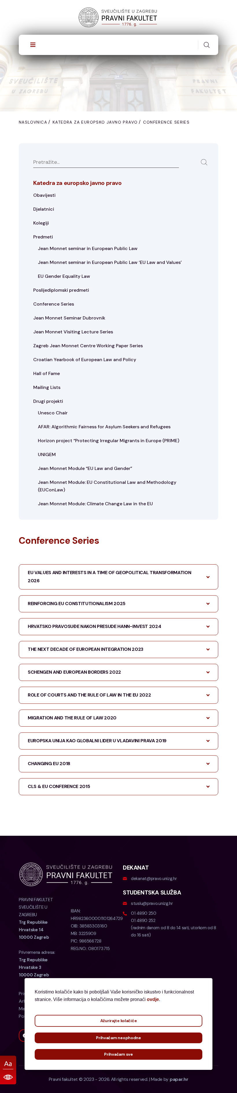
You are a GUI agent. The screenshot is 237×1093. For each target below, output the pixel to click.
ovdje (153, 999)
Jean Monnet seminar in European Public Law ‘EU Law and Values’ (110, 262)
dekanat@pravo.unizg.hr (154, 878)
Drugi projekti (48, 401)
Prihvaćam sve (118, 1054)
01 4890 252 (143, 920)
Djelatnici (43, 209)
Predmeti (43, 237)
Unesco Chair (53, 413)
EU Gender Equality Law (64, 276)
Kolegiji (41, 223)
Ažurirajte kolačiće (118, 1020)
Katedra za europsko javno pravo (95, 122)
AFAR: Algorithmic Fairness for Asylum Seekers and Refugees (104, 427)
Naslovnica (33, 122)
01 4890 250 (143, 913)
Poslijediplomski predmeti (61, 290)
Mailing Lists (46, 387)
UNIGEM (47, 454)
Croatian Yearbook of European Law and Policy (84, 360)
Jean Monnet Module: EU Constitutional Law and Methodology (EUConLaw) (107, 486)
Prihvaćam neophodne (118, 1037)
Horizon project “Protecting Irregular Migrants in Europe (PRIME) (108, 441)
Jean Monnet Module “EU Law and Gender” (85, 468)
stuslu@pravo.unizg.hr (152, 903)
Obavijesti (44, 195)
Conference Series (53, 304)
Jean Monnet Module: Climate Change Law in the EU (95, 504)
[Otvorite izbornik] (33, 45)
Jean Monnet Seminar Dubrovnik (69, 318)
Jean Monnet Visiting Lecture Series (73, 332)
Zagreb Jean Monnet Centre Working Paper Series (88, 346)
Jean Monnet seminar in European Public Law (88, 248)
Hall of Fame (46, 373)
